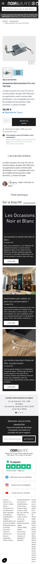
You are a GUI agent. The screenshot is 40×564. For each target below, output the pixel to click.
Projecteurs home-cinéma (22, 516)
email (8, 142)
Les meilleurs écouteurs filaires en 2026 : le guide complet (19, 361)
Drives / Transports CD (8, 507)
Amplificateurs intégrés (8, 518)
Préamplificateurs (9, 525)
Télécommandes (23, 523)
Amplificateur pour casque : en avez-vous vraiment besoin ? (17, 300)
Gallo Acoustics (9, 80)
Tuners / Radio (8, 504)
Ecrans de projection (21, 520)
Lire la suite (11, 261)
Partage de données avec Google (13, 551)
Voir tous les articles (29, 203)
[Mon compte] (33, 3)
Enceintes (6, 527)
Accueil (5, 21)
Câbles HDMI (22, 527)
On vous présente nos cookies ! (13, 553)
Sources (6, 500)
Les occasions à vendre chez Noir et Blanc (19, 238)
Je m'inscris (28, 439)
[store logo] (19, 3)
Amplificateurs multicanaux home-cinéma (22, 506)
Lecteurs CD (7, 502)
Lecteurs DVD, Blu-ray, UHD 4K (23, 511)
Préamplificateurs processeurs (23, 501)
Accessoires (14, 21)
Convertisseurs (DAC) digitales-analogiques (8, 512)
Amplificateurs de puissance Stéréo (9, 522)
